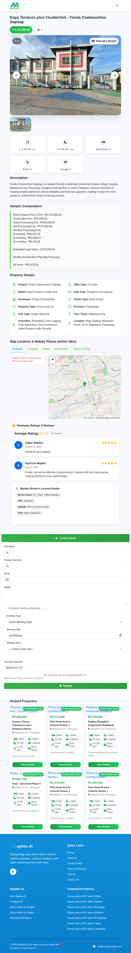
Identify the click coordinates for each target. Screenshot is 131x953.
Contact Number (12, 560)
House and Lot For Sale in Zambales (86, 928)
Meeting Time (14, 642)
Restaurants (61, 349)
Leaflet (89, 417)
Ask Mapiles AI (18, 896)
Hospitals (33, 349)
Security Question (13, 661)
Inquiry (7, 587)
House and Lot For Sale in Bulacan (85, 912)
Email (7, 573)
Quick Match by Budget (22, 907)
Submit (67, 686)
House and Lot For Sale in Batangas (86, 907)
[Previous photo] (16, 75)
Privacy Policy (74, 863)
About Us (72, 858)
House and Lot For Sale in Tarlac (84, 923)
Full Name (9, 546)
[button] (84, 384)
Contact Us (73, 879)
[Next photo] (115, 75)
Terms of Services (76, 868)
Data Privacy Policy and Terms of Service (23, 678)
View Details (27, 764)
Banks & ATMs (81, 349)
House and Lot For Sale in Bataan (84, 901)
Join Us (71, 874)
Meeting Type (14, 615)
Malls (46, 349)
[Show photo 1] (20, 124)
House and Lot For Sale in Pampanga (86, 918)
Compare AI (16, 901)
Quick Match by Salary (22, 912)
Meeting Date (14, 629)
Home (70, 852)
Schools (17, 349)
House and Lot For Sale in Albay (84, 896)
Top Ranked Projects (21, 918)
